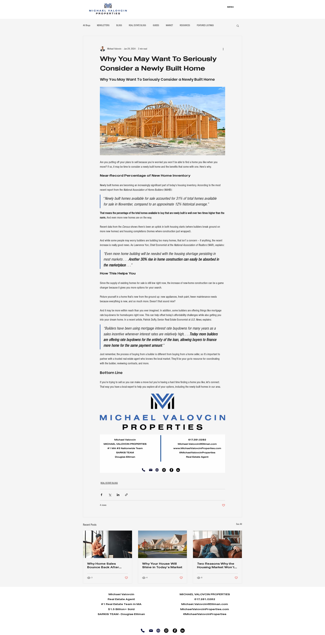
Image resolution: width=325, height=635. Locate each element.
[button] (237, 25)
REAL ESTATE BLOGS (137, 25)
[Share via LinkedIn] (118, 494)
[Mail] (151, 630)
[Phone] (142, 630)
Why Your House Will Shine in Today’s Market (162, 566)
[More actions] (223, 49)
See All (239, 524)
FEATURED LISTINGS (205, 25)
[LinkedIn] (182, 630)
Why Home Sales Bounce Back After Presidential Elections (105, 566)
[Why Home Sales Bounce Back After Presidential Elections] (107, 544)
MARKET (169, 25)
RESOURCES (185, 25)
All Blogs (86, 25)
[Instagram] (166, 630)
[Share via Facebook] (101, 494)
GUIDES (156, 25)
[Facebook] (175, 630)
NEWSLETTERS (103, 25)
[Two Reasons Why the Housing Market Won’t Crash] (217, 544)
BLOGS (119, 25)
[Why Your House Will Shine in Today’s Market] (162, 544)
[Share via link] (126, 494)
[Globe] (158, 630)
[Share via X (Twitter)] (109, 494)
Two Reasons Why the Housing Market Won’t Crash (215, 566)
